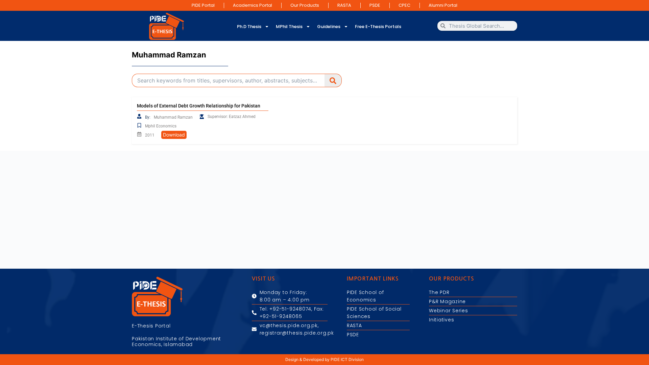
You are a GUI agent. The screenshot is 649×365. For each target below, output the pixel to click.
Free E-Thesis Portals (378, 26)
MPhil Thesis (289, 26)
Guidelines (328, 26)
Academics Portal (252, 5)
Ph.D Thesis (249, 26)
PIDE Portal (203, 5)
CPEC (404, 5)
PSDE (374, 5)
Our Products (304, 5)
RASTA (344, 5)
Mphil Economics (160, 126)
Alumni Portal (443, 5)
